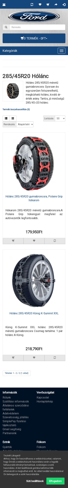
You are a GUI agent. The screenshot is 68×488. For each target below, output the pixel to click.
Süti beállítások (35, 481)
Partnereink (10, 433)
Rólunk (7, 397)
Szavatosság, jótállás (16, 417)
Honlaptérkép (45, 401)
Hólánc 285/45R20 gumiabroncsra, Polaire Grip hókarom (34, 198)
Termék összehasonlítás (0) (16, 109)
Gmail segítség (12, 429)
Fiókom (41, 447)
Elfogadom (55, 481)
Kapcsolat (43, 397)
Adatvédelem (11, 413)
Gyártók (7, 447)
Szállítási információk (16, 401)
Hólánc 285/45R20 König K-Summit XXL (34, 313)
